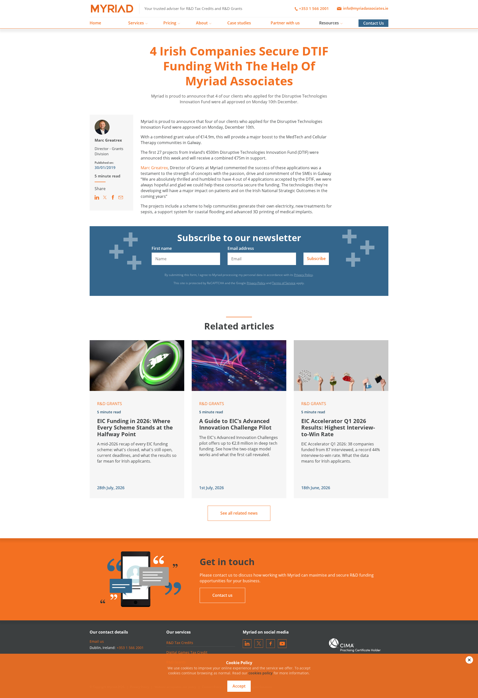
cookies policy (260, 673)
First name (162, 248)
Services (136, 23)
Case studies (239, 23)
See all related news (239, 513)
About (202, 23)
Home (95, 23)
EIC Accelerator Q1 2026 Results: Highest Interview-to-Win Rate (338, 427)
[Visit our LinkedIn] (247, 643)
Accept (239, 686)
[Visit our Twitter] (258, 643)
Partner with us (285, 23)
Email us (97, 641)
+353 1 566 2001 (313, 8)
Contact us (222, 595)
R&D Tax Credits (179, 642)
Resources (329, 23)
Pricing (169, 23)
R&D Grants (109, 403)
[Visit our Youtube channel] (282, 643)
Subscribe (316, 258)
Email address (241, 248)
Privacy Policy (303, 275)
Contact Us (373, 23)
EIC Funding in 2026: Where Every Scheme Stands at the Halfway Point (135, 427)
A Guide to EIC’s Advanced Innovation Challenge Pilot (235, 424)
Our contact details (109, 632)
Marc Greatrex (108, 140)
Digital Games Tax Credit (186, 652)
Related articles (239, 326)
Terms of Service (284, 283)
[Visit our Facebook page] (270, 643)
